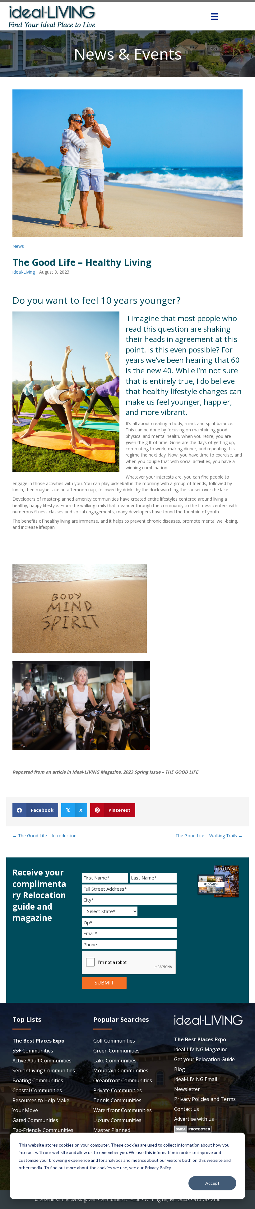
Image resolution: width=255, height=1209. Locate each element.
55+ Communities (32, 1050)
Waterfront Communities (122, 1110)
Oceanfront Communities (122, 1080)
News (18, 246)
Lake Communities (115, 1060)
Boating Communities (37, 1080)
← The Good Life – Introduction (44, 836)
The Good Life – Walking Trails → (209, 836)
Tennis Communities (117, 1100)
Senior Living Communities (43, 1070)
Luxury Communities (117, 1120)
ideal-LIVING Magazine (201, 1049)
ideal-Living (23, 272)
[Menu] (214, 16)
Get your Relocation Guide (204, 1059)
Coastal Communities (37, 1090)
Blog (179, 1069)
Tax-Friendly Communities (42, 1130)
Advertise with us (194, 1119)
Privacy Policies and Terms (205, 1099)
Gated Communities (35, 1120)
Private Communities (117, 1090)
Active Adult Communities (42, 1060)
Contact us (186, 1109)
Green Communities (116, 1050)
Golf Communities (114, 1040)
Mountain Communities (120, 1070)
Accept (212, 1183)
